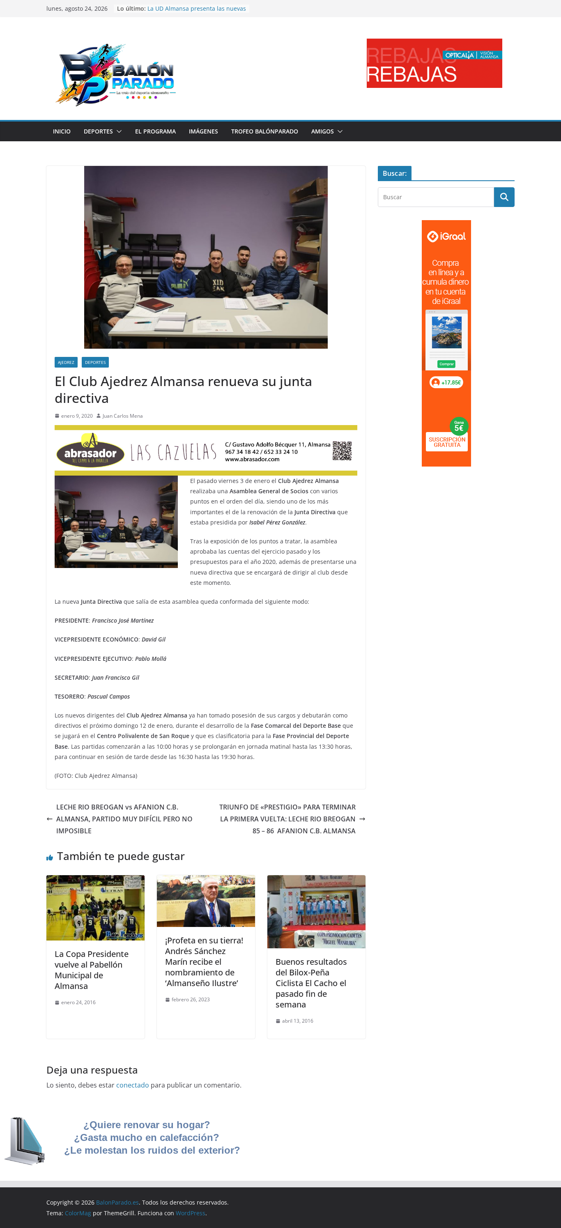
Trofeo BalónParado (264, 131)
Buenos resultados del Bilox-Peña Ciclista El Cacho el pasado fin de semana (311, 983)
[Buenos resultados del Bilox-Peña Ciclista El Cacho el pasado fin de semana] (316, 880)
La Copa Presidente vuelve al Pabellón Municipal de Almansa (92, 969)
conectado (132, 1085)
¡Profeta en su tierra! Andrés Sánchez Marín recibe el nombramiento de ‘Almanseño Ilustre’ (204, 962)
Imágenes (203, 131)
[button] (117, 131)
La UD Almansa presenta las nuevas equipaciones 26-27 (196, 13)
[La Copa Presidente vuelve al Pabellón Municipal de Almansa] (95, 880)
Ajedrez (66, 362)
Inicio (62, 131)
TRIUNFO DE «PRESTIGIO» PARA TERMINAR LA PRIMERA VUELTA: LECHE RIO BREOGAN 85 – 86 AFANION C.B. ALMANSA (287, 819)
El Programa (155, 131)
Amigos (322, 131)
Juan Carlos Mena (123, 415)
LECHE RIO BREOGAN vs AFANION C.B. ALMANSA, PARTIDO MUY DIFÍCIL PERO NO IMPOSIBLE (124, 819)
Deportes (98, 131)
